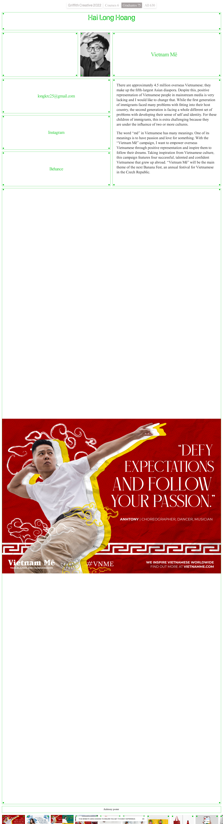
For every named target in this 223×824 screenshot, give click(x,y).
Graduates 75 (132, 5)
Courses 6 (112, 5)
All (150, 5)
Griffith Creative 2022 (84, 5)
